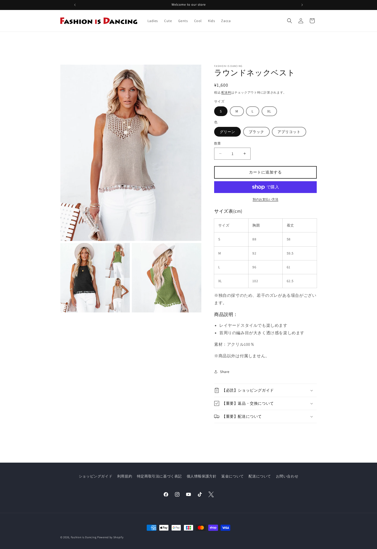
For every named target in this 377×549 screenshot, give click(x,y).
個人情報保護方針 (202, 476)
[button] (289, 20)
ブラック (256, 131)
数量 (217, 143)
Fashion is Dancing (84, 537)
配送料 (226, 92)
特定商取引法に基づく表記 (159, 476)
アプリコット (289, 131)
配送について (260, 476)
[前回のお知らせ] (75, 5)
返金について (232, 476)
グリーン (227, 131)
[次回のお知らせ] (302, 5)
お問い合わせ (287, 476)
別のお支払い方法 (265, 199)
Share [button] (225, 371)
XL (269, 111)
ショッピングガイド (95, 476)
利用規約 (124, 476)
